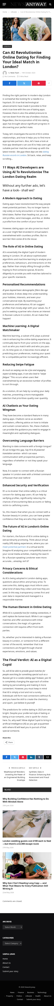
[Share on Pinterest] (39, 83)
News (12, 992)
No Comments (10, 76)
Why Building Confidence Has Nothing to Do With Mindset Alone (26, 800)
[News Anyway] (28, 4)
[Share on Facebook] (10, 83)
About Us (7, 963)
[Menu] (4, 4)
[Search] (50, 4)
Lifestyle (7, 46)
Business (30, 992)
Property (9, 996)
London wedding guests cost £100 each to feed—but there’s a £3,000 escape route (27, 842)
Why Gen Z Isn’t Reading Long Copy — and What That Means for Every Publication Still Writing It (25, 886)
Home (5, 958)
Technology (42, 992)
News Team (14, 73)
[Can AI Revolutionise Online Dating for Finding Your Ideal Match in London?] (27, 29)
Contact (6, 967)
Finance (21, 992)
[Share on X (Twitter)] (24, 83)
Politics (19, 996)
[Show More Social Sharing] (48, 83)
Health (37, 996)
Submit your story (10, 971)
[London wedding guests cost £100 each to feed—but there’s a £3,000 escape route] (27, 824)
